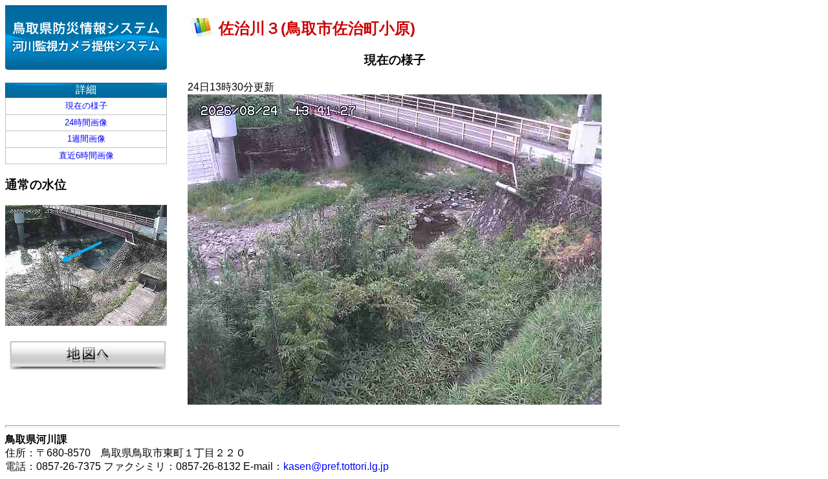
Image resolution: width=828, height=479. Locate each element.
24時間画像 (86, 122)
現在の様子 (86, 106)
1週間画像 (86, 139)
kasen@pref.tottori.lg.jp (336, 466)
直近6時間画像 (86, 155)
